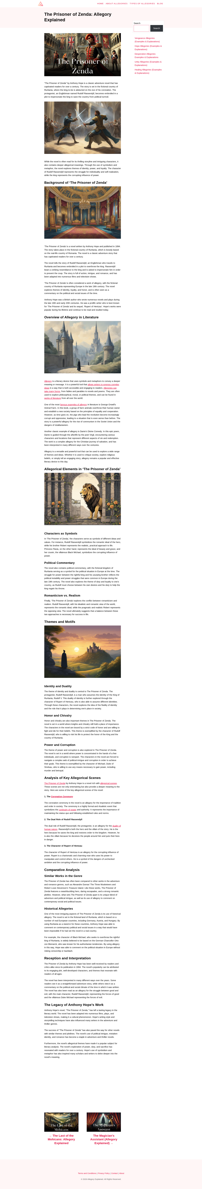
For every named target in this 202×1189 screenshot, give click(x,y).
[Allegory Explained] (57, 3)
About (121, 1173)
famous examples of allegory (73, 404)
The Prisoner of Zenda (54, 783)
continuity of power (67, 810)
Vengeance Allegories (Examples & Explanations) (147, 40)
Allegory (48, 381)
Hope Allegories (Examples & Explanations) (148, 48)
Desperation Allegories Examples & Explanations (146, 56)
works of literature (52, 398)
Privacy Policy (104, 1173)
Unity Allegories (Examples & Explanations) (148, 63)
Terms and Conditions (87, 1173)
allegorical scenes (108, 783)
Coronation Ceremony (62, 796)
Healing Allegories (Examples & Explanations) (148, 71)
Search (137, 23)
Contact (114, 1173)
